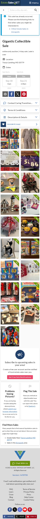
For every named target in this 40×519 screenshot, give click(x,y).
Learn (11, 492)
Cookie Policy (29, 500)
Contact (11, 500)
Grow (11, 495)
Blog (11, 497)
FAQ (11, 489)
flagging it (32, 406)
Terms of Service (29, 489)
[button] (20, 103)
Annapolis (20, 443)
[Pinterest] (30, 509)
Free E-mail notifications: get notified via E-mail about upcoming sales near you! (20, 482)
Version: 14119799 (20, 475)
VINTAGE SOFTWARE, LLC (25, 468)
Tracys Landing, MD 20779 (21, 439)
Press (29, 495)
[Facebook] (10, 509)
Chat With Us (22, 463)
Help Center (29, 497)
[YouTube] (25, 509)
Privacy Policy (29, 492)
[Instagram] (20, 509)
